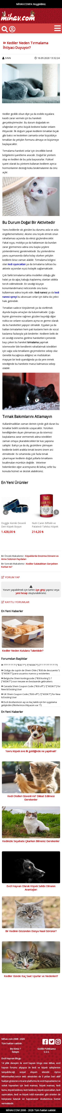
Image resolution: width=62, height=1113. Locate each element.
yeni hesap (22, 593)
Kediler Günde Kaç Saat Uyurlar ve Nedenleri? (31, 976)
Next (56, 512)
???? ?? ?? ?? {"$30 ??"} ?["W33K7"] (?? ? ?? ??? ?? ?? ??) (30, 664)
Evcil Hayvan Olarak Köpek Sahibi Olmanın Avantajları (31, 887)
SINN (8, 58)
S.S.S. (46, 1051)
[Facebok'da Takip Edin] (45, 1042)
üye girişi (40, 589)
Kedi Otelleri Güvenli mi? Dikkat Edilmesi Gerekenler (31, 797)
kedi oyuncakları (17, 264)
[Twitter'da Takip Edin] (51, 1042)
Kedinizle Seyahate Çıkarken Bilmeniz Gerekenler (31, 841)
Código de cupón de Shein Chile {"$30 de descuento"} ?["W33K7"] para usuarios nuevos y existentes (30, 672)
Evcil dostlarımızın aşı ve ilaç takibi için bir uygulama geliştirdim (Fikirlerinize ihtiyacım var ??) (29, 704)
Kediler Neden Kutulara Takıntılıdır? (22, 650)
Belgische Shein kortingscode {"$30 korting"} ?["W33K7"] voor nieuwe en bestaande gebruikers (27, 680)
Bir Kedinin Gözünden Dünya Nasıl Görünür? (31, 931)
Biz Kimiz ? (15, 1048)
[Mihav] (17, 21)
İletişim (15, 1051)
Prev (5, 512)
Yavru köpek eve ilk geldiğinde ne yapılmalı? (31, 751)
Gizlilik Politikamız (46, 1048)
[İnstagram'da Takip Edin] (57, 1042)
